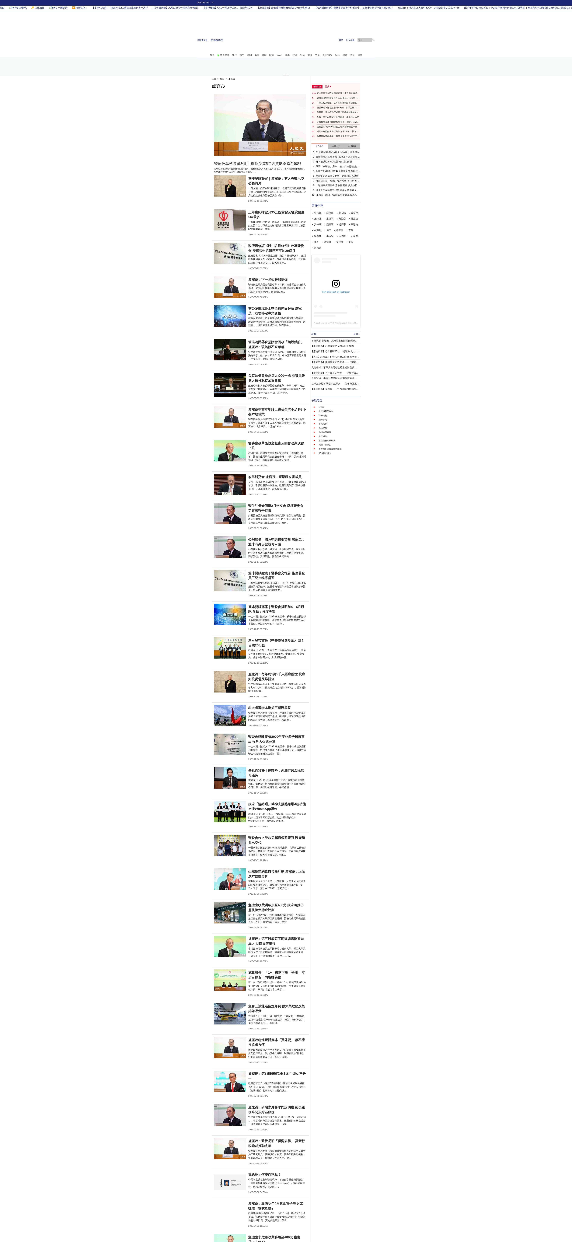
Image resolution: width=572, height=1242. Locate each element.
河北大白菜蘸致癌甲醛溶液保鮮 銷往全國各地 (337, 190)
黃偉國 (317, 224)
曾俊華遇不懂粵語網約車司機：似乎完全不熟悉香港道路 (338, 107)
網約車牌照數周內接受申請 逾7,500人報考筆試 (337, 131)
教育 (352, 55)
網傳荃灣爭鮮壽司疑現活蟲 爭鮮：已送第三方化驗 (338, 98)
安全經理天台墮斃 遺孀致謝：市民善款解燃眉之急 (338, 93)
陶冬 (316, 242)
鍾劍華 (330, 213)
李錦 (350, 230)
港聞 (249, 55)
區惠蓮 (317, 247)
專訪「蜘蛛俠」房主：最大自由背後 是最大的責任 (337, 166)
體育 (345, 55)
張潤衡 (339, 230)
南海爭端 (323, 419)
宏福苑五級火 (325, 453)
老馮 (355, 236)
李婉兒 (330, 236)
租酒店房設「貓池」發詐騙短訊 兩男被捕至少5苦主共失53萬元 (337, 181)
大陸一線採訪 (325, 445)
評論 (295, 55)
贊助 (341, 40)
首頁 (212, 55)
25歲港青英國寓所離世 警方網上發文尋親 (337, 152)
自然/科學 (327, 55)
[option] (260, 125)
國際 (264, 55)
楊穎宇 (342, 224)
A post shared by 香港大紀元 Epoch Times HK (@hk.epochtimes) (344, 323)
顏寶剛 (330, 224)
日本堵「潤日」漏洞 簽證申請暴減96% (336, 195)
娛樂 (360, 55)
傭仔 (328, 230)
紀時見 (322, 407)
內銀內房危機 (325, 432)
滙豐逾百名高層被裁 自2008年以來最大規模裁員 (338, 157)
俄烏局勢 (323, 428)
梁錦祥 (330, 218)
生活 (302, 55)
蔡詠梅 (354, 224)
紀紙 (337, 55)
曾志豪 (317, 213)
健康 (309, 55)
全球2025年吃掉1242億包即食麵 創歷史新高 (338, 171)
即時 (234, 55)
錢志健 (317, 218)
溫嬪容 (327, 242)
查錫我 (339, 242)
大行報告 (323, 436)
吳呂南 (342, 218)
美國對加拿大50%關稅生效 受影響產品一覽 (337, 126)
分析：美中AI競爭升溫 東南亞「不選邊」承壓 (338, 117)
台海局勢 (323, 415)
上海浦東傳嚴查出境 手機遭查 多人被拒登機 (338, 185)
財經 (271, 55)
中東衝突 (323, 424)
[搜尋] (373, 40)
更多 (350, 242)
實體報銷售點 (217, 40)
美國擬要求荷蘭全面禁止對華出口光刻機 (337, 176)
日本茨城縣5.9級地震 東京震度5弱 (334, 161)
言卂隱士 (343, 236)
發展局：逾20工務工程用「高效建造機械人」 (338, 112)
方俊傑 (354, 213)
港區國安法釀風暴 (327, 440)
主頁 (214, 79)
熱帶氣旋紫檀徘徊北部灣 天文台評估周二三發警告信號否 (338, 136)
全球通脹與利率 (326, 411)
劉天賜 (342, 213)
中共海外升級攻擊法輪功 (330, 449)
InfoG (279, 55)
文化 (317, 55)
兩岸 (256, 55)
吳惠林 (317, 236)
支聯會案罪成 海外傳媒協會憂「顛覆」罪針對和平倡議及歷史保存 (338, 122)
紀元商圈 (350, 40)
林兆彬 (317, 230)
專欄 (287, 55)
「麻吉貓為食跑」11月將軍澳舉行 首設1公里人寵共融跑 (337, 103)
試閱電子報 (202, 40)
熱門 (242, 55)
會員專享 (224, 55)
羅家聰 (354, 218)
